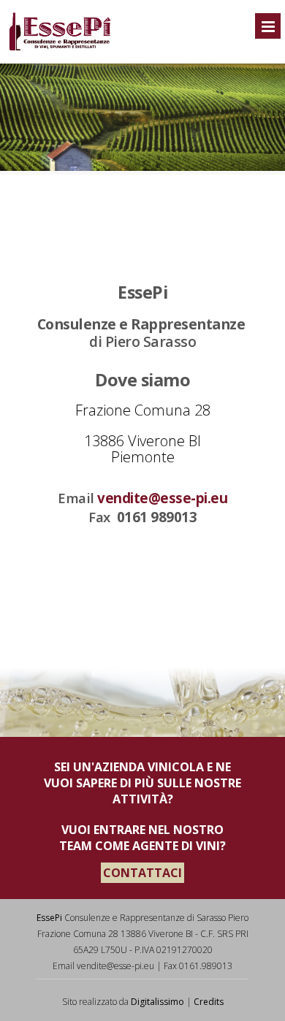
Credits (209, 1001)
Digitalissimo (157, 1001)
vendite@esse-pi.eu (162, 498)
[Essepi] (59, 48)
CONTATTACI (142, 873)
